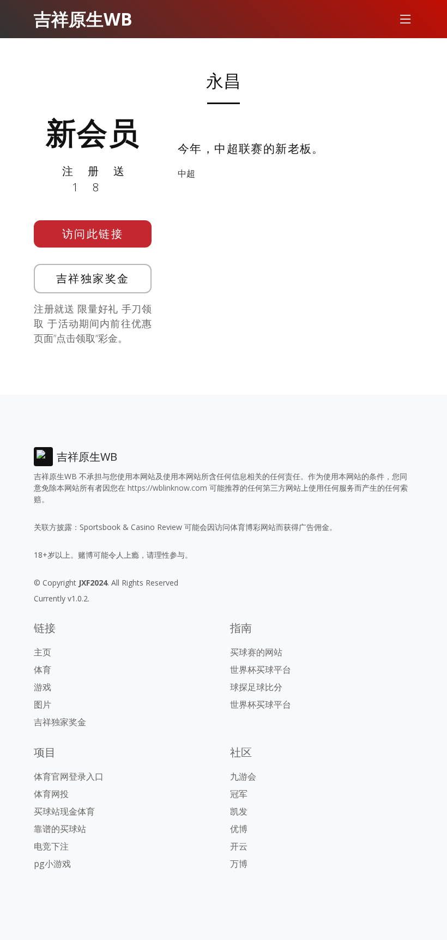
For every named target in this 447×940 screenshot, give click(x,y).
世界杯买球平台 (260, 670)
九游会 (243, 776)
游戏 (42, 687)
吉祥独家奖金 (93, 278)
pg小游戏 (52, 864)
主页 (42, 652)
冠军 (238, 794)
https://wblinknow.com (167, 488)
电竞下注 (51, 846)
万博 (238, 864)
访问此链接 (93, 233)
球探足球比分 (256, 687)
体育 (42, 670)
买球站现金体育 (64, 811)
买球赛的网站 (256, 652)
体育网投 (51, 794)
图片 (42, 704)
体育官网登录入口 (69, 776)
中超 (186, 173)
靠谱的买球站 (60, 829)
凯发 (238, 811)
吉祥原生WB (83, 19)
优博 (238, 829)
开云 (238, 846)
